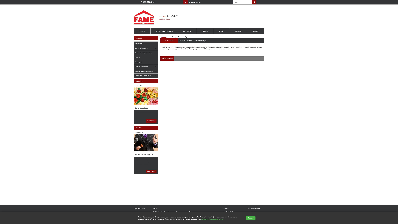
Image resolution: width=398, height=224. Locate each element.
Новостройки (139, 43)
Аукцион (142, 31)
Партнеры (238, 31)
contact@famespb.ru (164, 19)
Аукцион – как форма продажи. (144, 154)
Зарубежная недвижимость (143, 75)
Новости (205, 31)
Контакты (255, 31)
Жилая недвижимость (141, 48)
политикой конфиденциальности (212, 219)
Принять (250, 218)
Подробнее (151, 121)
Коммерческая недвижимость (144, 71)
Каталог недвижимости (164, 31)
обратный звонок (194, 2)
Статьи (221, 31)
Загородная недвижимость (143, 53)
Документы (187, 31)
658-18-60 (168, 16)
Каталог (139, 38)
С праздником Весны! (141, 108)
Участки (137, 57)
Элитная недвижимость (142, 66)
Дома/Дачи (138, 62)
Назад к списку (167, 58)
